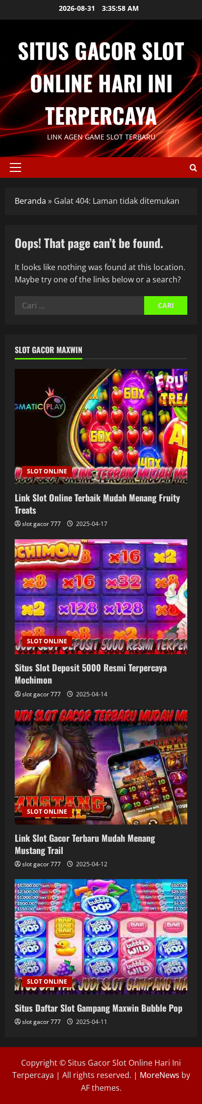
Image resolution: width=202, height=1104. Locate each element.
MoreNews (159, 1075)
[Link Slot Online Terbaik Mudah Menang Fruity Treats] (101, 426)
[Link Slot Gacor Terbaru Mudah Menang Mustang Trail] (101, 767)
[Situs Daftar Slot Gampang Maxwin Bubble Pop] (101, 936)
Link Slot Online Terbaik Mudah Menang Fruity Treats (97, 503)
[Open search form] (193, 167)
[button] (15, 167)
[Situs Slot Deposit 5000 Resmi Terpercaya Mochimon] (101, 597)
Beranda (30, 200)
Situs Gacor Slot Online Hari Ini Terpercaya (101, 82)
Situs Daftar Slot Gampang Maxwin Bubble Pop (98, 1007)
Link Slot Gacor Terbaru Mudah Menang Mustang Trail (85, 843)
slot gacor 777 (41, 524)
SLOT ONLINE (47, 471)
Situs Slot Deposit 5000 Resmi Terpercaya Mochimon (91, 673)
